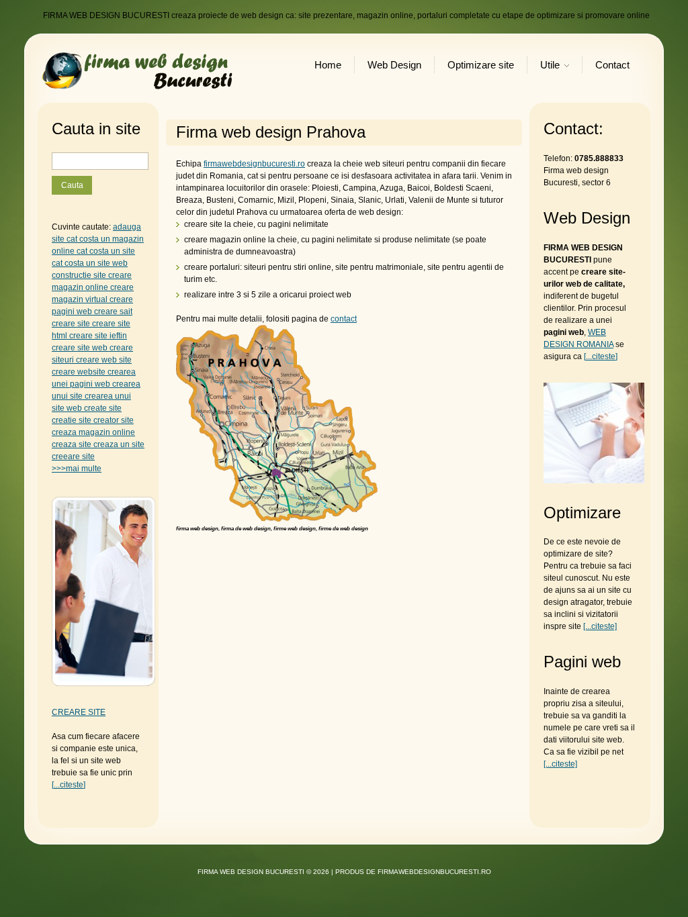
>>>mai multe (76, 468)
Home (327, 64)
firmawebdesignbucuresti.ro (254, 163)
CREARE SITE (78, 712)
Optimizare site (480, 64)
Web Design (394, 64)
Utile (550, 66)
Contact (612, 64)
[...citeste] (68, 784)
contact (344, 319)
